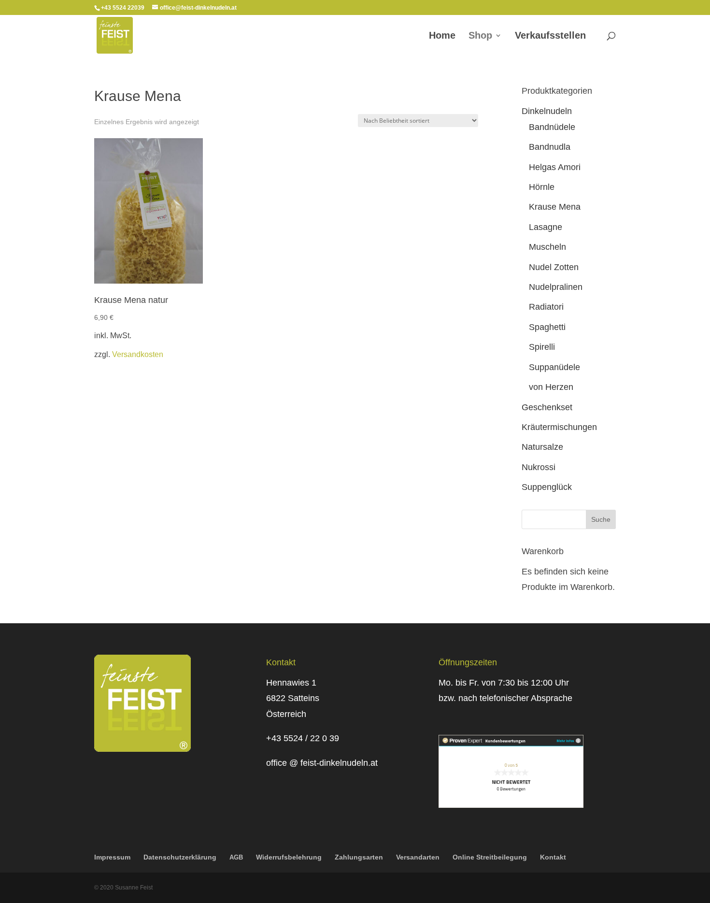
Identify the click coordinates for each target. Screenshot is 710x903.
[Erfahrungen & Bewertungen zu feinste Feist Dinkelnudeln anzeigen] (511, 805)
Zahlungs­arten (359, 857)
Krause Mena (555, 207)
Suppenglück (547, 487)
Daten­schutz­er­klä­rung (179, 857)
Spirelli (542, 347)
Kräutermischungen (559, 427)
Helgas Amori (555, 167)
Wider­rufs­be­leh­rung (289, 857)
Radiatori (546, 307)
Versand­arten (418, 857)
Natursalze (542, 447)
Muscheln (547, 247)
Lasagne (545, 227)
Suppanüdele (554, 367)
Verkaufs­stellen (550, 36)
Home (442, 36)
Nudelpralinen (555, 287)
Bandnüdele (552, 127)
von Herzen (551, 387)
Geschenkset (547, 407)
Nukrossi (538, 467)
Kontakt (553, 857)
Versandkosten (137, 354)
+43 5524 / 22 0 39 (302, 738)
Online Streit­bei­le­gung (490, 857)
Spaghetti (547, 327)
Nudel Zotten (554, 267)
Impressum (112, 857)
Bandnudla (549, 147)
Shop (480, 36)
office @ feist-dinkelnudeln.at (322, 763)
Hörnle (541, 187)
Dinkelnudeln (547, 111)
